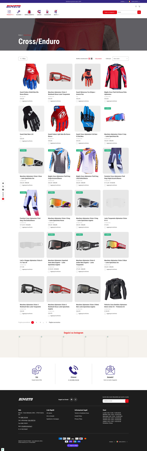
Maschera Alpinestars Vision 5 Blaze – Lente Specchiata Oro (115, 261)
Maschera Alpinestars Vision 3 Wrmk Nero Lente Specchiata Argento (87, 306)
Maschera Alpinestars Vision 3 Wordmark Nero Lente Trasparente (30, 306)
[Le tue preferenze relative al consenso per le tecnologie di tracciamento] (2, 449)
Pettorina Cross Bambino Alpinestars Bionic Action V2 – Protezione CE (115, 306)
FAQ (37, 377)
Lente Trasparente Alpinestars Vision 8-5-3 (115, 219)
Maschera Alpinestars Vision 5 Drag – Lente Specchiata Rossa (59, 219)
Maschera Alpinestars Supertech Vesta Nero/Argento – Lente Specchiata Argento (58, 262)
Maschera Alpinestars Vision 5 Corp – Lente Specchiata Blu (115, 135)
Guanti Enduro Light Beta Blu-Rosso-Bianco (59, 135)
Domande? (110, 377)
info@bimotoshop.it (26, 426)
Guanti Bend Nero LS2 (26, 134)
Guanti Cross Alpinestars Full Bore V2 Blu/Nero (86, 135)
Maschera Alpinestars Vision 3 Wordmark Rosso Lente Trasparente (59, 93)
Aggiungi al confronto (55, 101)
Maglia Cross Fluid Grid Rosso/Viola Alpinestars (115, 93)
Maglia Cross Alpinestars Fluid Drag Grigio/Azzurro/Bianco (59, 177)
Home (20, 35)
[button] (10, 13)
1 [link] (32, 322)
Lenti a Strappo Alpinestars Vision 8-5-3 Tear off (31, 261)
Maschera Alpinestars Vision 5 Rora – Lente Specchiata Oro (31, 177)
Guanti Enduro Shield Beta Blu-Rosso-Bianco (29, 93)
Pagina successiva (54, 322)
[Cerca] (139, 12)
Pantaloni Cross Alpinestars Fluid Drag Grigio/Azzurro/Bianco (114, 177)
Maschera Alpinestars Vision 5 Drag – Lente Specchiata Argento (87, 219)
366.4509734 (31, 420)
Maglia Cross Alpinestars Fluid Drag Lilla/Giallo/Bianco (87, 177)
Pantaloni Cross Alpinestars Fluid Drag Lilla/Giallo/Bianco (30, 219)
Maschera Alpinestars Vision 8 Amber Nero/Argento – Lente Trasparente (85, 262)
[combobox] (128, 12)
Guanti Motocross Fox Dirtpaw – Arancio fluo (86, 93)
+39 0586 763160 (74, 380)
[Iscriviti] (127, 401)
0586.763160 (24, 417)
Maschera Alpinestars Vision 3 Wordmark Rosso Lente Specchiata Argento (58, 307)
